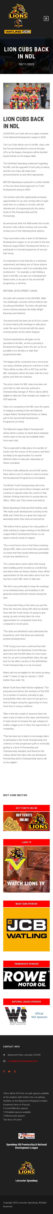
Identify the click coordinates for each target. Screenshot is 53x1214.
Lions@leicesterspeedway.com (23, 1061)
